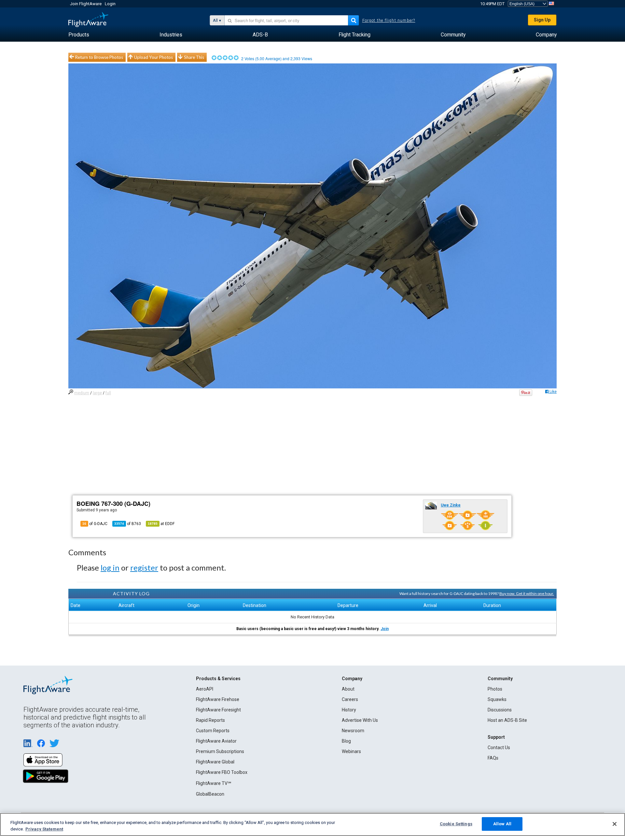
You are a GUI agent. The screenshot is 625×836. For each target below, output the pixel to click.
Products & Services (218, 678)
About (348, 689)
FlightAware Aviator (216, 741)
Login (110, 3)
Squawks (497, 699)
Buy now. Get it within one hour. (526, 593)
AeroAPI (204, 689)
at (161, 523)
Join (385, 629)
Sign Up (542, 19)
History (349, 709)
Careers (350, 699)
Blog (346, 741)
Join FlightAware (86, 3)
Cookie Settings (456, 823)
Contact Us (499, 747)
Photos (495, 689)
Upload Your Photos (153, 57)
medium (81, 393)
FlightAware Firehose (217, 699)
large (97, 393)
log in (110, 567)
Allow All (502, 823)
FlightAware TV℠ (213, 783)
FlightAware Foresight (218, 709)
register (144, 567)
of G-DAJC (94, 523)
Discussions (500, 709)
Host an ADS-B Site (507, 720)
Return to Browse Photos (99, 57)
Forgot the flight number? (388, 20)
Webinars (351, 751)
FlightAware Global (215, 761)
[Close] (614, 824)
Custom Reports (212, 730)
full (108, 393)
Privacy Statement (44, 829)
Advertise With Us (360, 720)
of (127, 523)
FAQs (493, 758)
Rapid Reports (210, 720)
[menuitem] (79, 35)
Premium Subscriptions (220, 751)
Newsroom (353, 730)
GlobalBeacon (210, 794)
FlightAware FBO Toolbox (221, 772)
